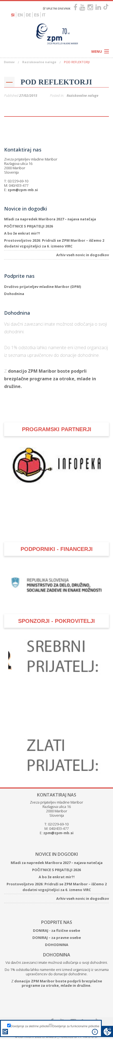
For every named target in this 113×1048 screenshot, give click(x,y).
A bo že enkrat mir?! (22, 233)
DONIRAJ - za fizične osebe (56, 915)
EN (20, 14)
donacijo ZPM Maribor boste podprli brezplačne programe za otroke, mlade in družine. (50, 378)
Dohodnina (14, 293)
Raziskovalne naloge (39, 62)
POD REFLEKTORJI (56, 82)
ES (36, 14)
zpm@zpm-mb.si (23, 189)
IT (44, 14)
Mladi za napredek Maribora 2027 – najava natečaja (50, 219)
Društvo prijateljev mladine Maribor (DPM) (42, 286)
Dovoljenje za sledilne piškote (30, 1026)
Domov (9, 62)
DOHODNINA (56, 929)
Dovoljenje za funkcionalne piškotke (75, 1026)
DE (28, 14)
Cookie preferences (107, 1031)
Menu (96, 51)
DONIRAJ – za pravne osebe (56, 922)
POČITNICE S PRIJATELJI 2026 (28, 226)
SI (13, 14)
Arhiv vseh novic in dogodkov (82, 254)
